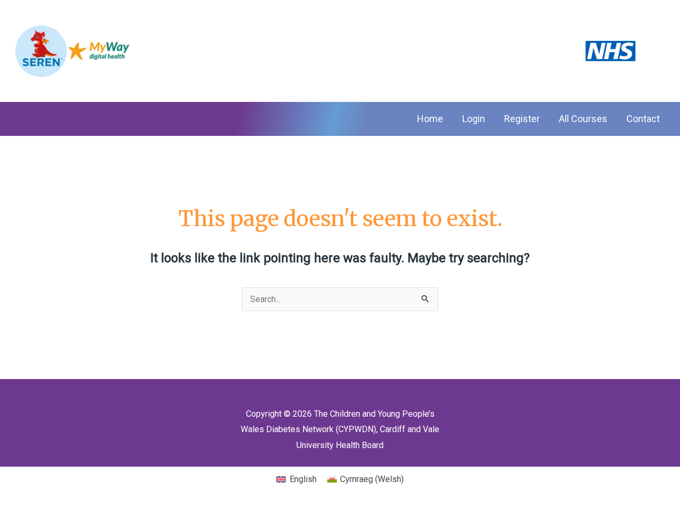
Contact (643, 118)
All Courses (583, 118)
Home (430, 118)
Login (473, 118)
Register (522, 118)
